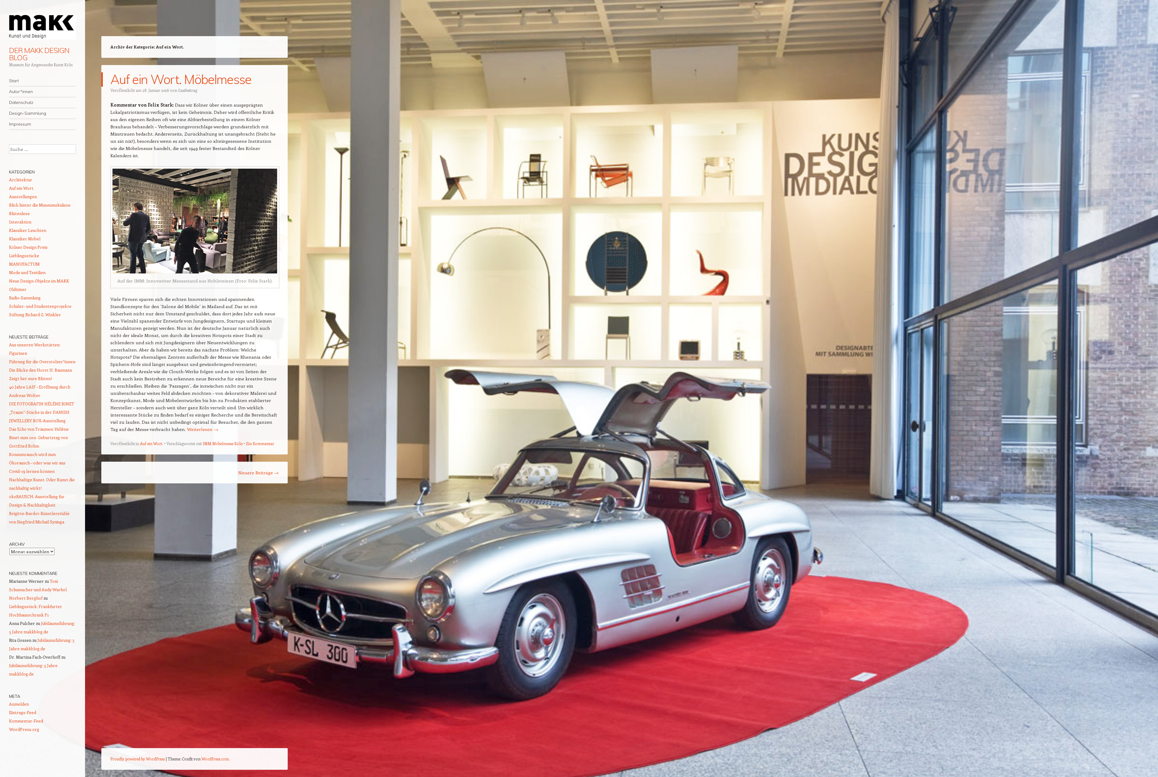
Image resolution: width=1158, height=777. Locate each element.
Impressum (20, 124)
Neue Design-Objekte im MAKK (39, 281)
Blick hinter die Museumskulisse (40, 205)
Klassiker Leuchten (27, 230)
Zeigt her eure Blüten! (30, 378)
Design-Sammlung (27, 113)
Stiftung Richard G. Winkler (35, 314)
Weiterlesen (202, 429)
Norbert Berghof (26, 598)
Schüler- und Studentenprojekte (40, 306)
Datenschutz (21, 102)
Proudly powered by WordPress (137, 758)
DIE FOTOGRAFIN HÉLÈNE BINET (41, 404)
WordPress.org (24, 729)
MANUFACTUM (24, 264)
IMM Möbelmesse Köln (223, 443)
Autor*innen (21, 91)
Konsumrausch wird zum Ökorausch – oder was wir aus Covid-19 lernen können (37, 462)
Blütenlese (19, 213)
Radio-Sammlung (25, 298)
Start (14, 80)
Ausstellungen (23, 196)
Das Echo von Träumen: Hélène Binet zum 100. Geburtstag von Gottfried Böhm (39, 437)
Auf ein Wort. (151, 443)
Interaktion (20, 222)
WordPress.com (215, 758)
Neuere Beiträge (258, 473)
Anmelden (19, 704)
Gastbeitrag (187, 90)
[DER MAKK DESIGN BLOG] (42, 26)
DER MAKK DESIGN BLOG (39, 54)
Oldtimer (18, 289)
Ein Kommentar (260, 443)
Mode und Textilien (27, 272)
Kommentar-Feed (26, 721)
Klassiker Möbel (24, 239)
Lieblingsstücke (24, 255)
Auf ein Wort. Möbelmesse (181, 79)
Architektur (20, 180)
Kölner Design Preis (28, 247)
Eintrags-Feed (22, 712)
